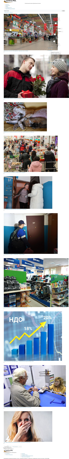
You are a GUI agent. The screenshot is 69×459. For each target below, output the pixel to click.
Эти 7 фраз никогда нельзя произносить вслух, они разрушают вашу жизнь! (17, 442)
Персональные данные (26, 456)
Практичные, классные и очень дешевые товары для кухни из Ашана (16, 50)
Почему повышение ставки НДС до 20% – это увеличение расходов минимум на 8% (19, 361)
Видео (7, 6)
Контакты (23, 453)
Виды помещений (54, 17)
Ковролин (53, 24)
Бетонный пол (54, 16)
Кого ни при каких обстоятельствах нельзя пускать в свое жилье (15, 209)
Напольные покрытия (52, 14)
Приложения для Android (10, 8)
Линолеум (53, 27)
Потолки (49, 39)
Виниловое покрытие (55, 19)
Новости (7, 4)
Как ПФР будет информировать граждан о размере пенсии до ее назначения (17, 407)
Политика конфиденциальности (27, 455)
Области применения (55, 56)
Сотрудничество (9, 7)
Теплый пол (50, 50)
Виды (52, 41)
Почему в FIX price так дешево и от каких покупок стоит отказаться (15, 307)
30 (16, 446)
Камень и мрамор (54, 21)
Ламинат (52, 26)
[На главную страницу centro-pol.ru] (8, 450)
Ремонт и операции (55, 45)
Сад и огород (50, 47)
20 (15, 446)
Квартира (53, 23)
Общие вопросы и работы (56, 31)
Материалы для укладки (56, 28)
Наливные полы (54, 30)
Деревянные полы (54, 20)
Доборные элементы (55, 43)
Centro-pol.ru (7, 12)
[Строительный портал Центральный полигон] (10, 1)
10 (13, 446)
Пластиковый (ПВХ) (55, 33)
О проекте (8, 453)
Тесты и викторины (51, 62)
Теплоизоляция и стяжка (56, 57)
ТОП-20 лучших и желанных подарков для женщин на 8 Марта (15, 98)
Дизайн (52, 42)
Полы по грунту (54, 35)
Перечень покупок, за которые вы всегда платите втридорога (14, 172)
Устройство (53, 58)
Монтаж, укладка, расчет (56, 53)
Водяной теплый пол (55, 52)
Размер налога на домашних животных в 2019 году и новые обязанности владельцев (19, 131)
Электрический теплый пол (56, 60)
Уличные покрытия (54, 37)
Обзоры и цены (54, 55)
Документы (8, 5)
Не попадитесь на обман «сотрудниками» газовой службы (14, 254)
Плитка (52, 34)
